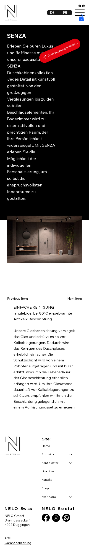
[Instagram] (83, 6)
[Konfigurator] (71, 463)
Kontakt (47, 479)
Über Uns (48, 471)
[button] (81, 17)
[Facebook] (80, 6)
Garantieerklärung (18, 543)
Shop (45, 488)
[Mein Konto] (71, 497)
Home (46, 446)
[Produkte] (71, 454)
